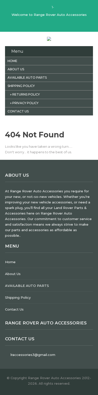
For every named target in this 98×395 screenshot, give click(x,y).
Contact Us (18, 111)
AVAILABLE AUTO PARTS (27, 77)
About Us (16, 69)
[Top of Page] (89, 381)
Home (12, 61)
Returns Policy (26, 94)
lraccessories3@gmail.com (33, 355)
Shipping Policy (21, 86)
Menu (17, 51)
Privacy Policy (25, 103)
